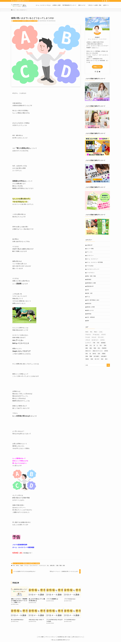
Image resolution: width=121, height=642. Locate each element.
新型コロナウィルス (97, 350)
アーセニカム (96, 334)
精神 (88, 320)
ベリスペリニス (42, 565)
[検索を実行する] (108, 365)
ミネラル (102, 340)
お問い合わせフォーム (77, 636)
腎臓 (60, 565)
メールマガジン (91, 272)
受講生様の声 (90, 286)
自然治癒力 (103, 356)
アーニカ (26, 565)
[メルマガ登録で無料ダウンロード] (97, 100)
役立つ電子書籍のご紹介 (93, 300)
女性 (88, 289)
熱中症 (94, 353)
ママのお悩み (90, 265)
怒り (101, 345)
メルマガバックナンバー (93, 269)
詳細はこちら (97, 66)
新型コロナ (88, 350)
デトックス (89, 252)
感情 (87, 348)
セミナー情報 (90, 248)
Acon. (87, 331)
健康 (87, 345)
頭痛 (64, 565)
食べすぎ (97, 359)
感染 (91, 348)
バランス (88, 340)
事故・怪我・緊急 (91, 276)
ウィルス (88, 337)
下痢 (94, 342)
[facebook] (102, 1)
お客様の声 (89, 245)
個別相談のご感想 (91, 283)
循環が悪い (52, 565)
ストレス (94, 337)
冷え (48, 565)
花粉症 (87, 359)
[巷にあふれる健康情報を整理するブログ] (19, 5)
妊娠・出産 (89, 293)
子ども (88, 296)
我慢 (95, 348)
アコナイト (88, 334)
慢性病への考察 (26, 20)
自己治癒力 (96, 356)
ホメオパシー (90, 255)
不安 (98, 342)
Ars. (91, 331)
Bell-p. (17, 565)
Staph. (21, 565)
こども (100, 331)
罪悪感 (103, 353)
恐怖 (105, 345)
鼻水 (106, 359)
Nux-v (95, 331)
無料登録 (89, 313)
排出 (99, 348)
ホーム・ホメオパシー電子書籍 (95, 262)
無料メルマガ (90, 310)
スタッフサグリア (34, 565)
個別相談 (89, 279)
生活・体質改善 (34, 20)
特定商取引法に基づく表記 (64, 636)
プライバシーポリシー (50, 636)
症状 (99, 353)
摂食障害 (104, 348)
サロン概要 (41, 636)
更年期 (106, 350)
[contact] (107, 1)
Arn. (14, 565)
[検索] (109, 1)
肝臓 (57, 565)
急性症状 (89, 303)
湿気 (87, 353)
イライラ (103, 334)
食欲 (102, 359)
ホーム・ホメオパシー (17, 20)
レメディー (88, 342)
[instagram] (104, 1)
